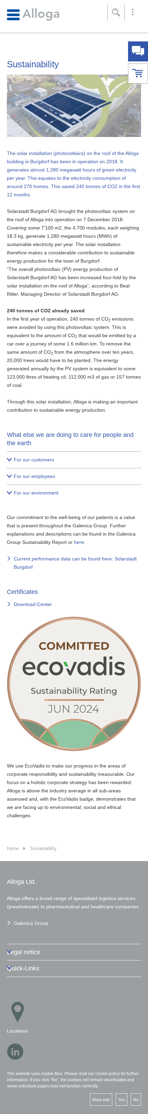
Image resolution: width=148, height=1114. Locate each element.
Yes (121, 1099)
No (136, 1099)
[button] (133, 12)
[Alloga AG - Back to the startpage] (33, 14)
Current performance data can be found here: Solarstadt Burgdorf (75, 563)
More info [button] (101, 1099)
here (79, 542)
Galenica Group (31, 923)
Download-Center (33, 604)
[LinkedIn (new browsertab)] (15, 1051)
